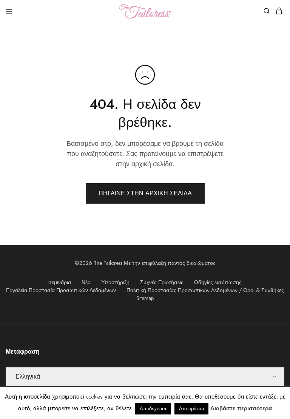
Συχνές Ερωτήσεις (162, 282)
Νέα (86, 282)
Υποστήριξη (115, 282)
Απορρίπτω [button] (191, 408)
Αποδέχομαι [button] (153, 408)
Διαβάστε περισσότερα (241, 408)
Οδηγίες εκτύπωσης (218, 282)
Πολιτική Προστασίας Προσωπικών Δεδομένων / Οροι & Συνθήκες (205, 290)
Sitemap (145, 298)
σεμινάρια (59, 282)
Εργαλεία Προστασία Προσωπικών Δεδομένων (61, 290)
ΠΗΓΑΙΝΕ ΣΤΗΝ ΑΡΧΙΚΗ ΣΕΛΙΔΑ (145, 193)
